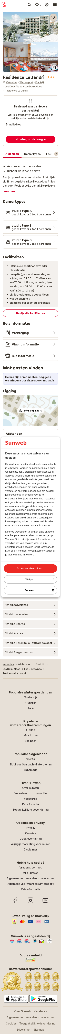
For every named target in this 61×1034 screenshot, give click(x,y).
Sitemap (38, 1029)
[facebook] (15, 902)
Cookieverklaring (30, 838)
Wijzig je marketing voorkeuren (30, 844)
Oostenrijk (30, 697)
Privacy (30, 827)
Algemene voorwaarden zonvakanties (30, 878)
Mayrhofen (31, 735)
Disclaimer (30, 849)
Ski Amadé (30, 770)
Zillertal (30, 759)
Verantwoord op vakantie (30, 793)
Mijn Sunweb (30, 873)
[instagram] (30, 902)
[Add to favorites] (53, 17)
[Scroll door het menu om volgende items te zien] (56, 154)
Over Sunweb (30, 788)
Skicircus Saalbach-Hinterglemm (31, 764)
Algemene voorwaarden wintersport (30, 883)
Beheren (29, 590)
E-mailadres (13, 124)
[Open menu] (55, 4)
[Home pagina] (3, 5)
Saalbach (30, 741)
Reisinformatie (30, 889)
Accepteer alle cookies (29, 568)
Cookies (30, 833)
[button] (30, 27)
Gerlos (30, 730)
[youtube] (45, 902)
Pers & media (30, 804)
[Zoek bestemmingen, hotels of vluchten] (29, 4)
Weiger (29, 579)
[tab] (12, 154)
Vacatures (30, 798)
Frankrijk (30, 702)
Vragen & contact (30, 867)
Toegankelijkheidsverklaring (31, 809)
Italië (30, 708)
